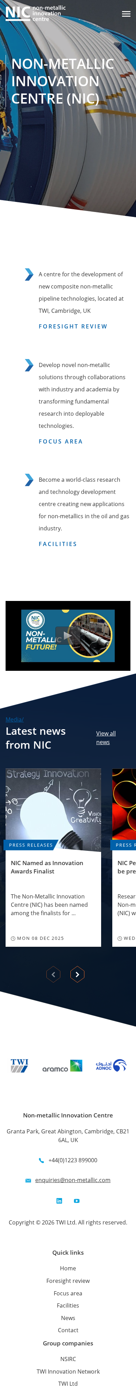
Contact (68, 1330)
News (68, 1318)
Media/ (15, 719)
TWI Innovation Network (68, 1371)
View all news (106, 738)
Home (68, 1268)
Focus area (68, 1293)
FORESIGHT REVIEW (73, 326)
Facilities (68, 1305)
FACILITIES (58, 544)
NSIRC (68, 1359)
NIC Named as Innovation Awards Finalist (47, 867)
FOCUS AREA (61, 441)
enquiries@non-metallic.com (73, 1180)
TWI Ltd (68, 1383)
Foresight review (68, 1281)
